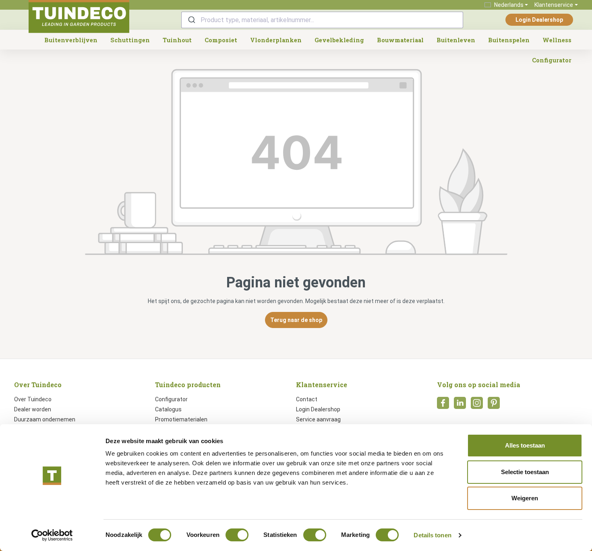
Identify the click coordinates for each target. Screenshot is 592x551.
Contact (306, 399)
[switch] (237, 534)
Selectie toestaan (525, 471)
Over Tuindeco (33, 399)
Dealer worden (32, 409)
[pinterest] (494, 405)
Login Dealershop (539, 20)
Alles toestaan (525, 445)
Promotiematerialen (181, 419)
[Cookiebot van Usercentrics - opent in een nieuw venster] (52, 535)
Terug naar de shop (296, 320)
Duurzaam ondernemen (44, 419)
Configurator (171, 399)
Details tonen (432, 535)
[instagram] (477, 405)
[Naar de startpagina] (79, 16)
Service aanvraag (318, 419)
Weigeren (524, 498)
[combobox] (322, 20)
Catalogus (168, 409)
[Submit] (191, 20)
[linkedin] (460, 405)
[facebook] (443, 405)
